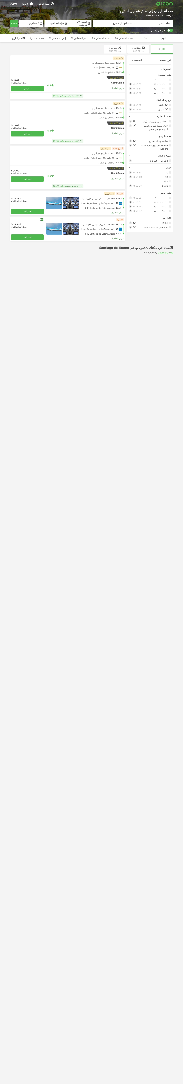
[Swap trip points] (135, 23)
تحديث (14, 23)
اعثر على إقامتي (158, 30)
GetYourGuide (165, 252)
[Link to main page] (164, 3)
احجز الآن (27, 88)
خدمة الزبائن (44, 3)
